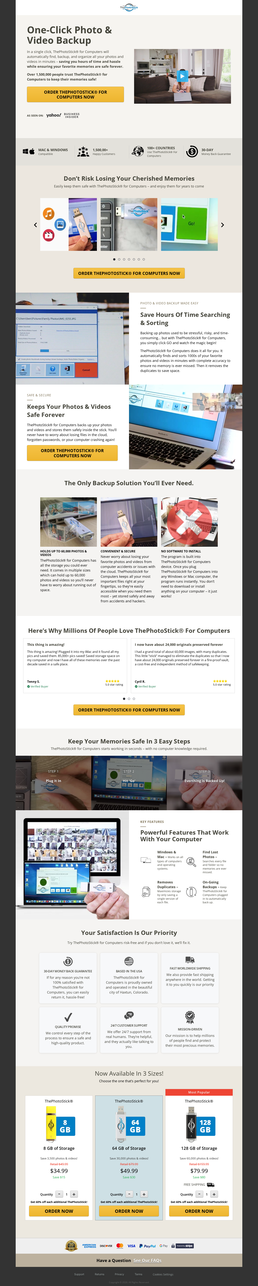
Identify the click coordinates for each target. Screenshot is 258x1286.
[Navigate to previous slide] (35, 225)
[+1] (74, 1194)
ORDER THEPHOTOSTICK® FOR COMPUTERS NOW (75, 94)
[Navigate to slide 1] (114, 259)
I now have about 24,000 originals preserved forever (179, 644)
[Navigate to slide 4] (129, 259)
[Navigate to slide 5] (133, 259)
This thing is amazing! (45, 644)
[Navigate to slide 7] (143, 259)
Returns (99, 1274)
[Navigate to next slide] (222, 225)
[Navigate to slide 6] (138, 259)
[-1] (59, 1194)
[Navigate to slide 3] (124, 259)
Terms (138, 1274)
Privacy (119, 1274)
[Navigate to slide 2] (119, 259)
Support (79, 1274)
